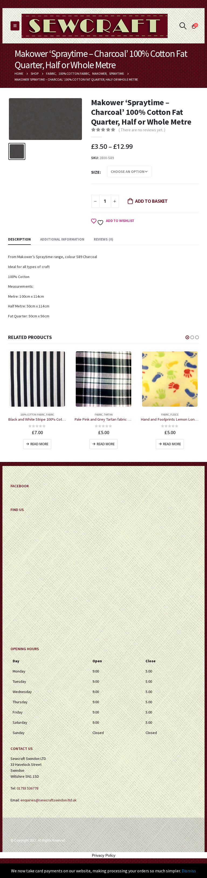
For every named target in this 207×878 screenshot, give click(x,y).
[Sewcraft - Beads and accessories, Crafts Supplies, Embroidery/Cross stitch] (95, 26)
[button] (187, 337)
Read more (39, 444)
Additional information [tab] (62, 239)
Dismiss (189, 870)
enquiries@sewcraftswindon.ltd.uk (48, 800)
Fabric (32, 414)
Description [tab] (19, 239)
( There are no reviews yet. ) (142, 129)
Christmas (157, 414)
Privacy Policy (103, 855)
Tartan (41, 414)
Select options (172, 444)
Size (95, 172)
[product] (37, 379)
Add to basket (151, 201)
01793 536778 (27, 788)
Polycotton (181, 414)
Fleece (108, 414)
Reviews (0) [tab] (103, 239)
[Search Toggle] (183, 25)
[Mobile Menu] (15, 25)
